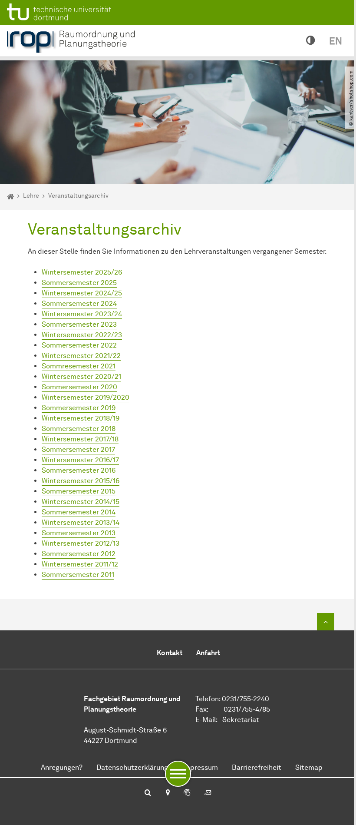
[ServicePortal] (187, 793)
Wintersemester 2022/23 (82, 335)
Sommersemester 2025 (79, 282)
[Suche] (148, 793)
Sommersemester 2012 (78, 554)
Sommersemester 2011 (78, 574)
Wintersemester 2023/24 (82, 314)
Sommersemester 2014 (78, 512)
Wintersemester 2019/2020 (85, 397)
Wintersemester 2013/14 (80, 522)
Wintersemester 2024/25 (82, 293)
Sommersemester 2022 (79, 345)
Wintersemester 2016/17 (80, 460)
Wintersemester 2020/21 (81, 376)
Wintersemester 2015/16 (80, 481)
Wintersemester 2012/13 (80, 543)
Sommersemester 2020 (79, 387)
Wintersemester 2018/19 (80, 418)
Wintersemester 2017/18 (80, 439)
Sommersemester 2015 (78, 491)
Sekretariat (240, 720)
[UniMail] (208, 793)
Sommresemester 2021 (78, 366)
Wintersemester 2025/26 (82, 272)
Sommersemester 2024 (79, 303)
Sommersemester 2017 (78, 449)
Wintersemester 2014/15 (80, 501)
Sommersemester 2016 (78, 470)
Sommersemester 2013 (78, 533)
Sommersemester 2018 (78, 428)
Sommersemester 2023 (79, 324)
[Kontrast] (310, 40)
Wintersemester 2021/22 (81, 355)
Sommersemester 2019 (78, 408)
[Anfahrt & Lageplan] (167, 793)
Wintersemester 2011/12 (80, 564)
